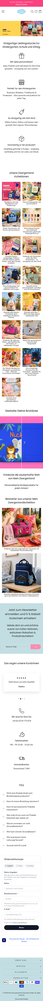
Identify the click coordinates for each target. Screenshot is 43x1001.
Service (21, 966)
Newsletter (21, 978)
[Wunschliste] (36, 11)
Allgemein (21, 972)
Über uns (21, 960)
